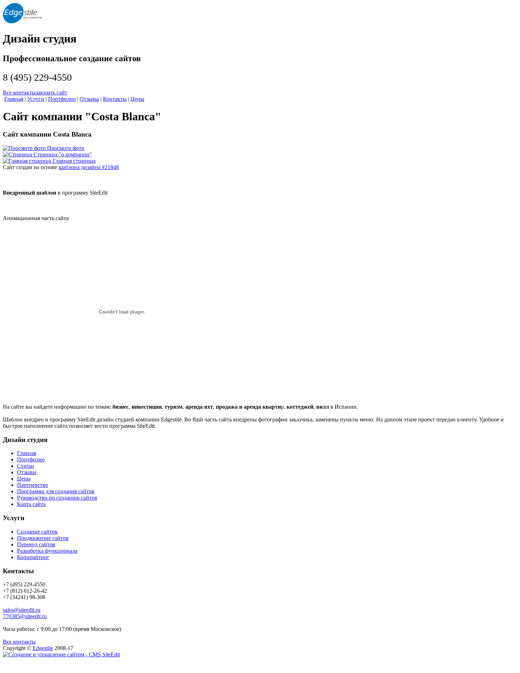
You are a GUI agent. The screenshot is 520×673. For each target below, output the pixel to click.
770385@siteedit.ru (25, 616)
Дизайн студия (39, 38)
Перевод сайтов (36, 544)
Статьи (25, 466)
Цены (24, 479)
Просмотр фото (65, 148)
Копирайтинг (33, 557)
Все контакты (19, 93)
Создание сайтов (37, 532)
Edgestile (43, 648)
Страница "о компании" (63, 154)
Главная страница (74, 161)
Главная (26, 453)
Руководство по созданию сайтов (57, 498)
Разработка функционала (47, 551)
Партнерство (32, 485)
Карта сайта (31, 504)
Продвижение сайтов (43, 538)
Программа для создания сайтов (55, 491)
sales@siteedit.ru (21, 610)
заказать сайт (51, 93)
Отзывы (26, 472)
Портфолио (31, 459)
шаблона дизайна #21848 (89, 167)
